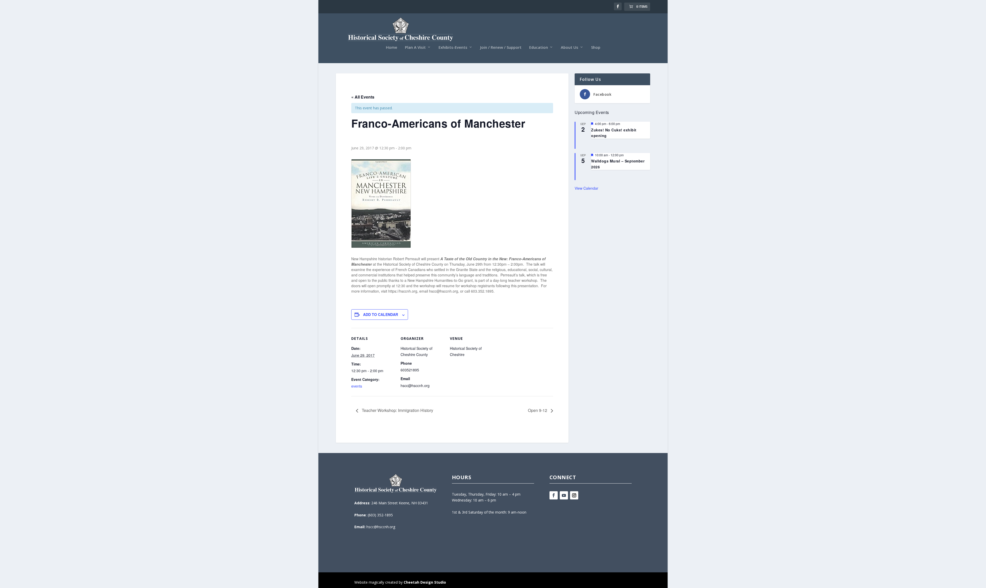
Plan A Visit (415, 47)
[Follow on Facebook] (553, 495)
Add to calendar (380, 314)
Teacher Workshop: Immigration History (397, 410)
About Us (569, 47)
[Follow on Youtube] (564, 495)
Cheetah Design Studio (425, 582)
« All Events (362, 97)
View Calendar (586, 188)
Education (538, 47)
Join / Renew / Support (501, 47)
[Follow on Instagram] (574, 495)
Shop (595, 47)
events (356, 386)
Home (391, 47)
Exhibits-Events (453, 47)
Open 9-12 (538, 410)
